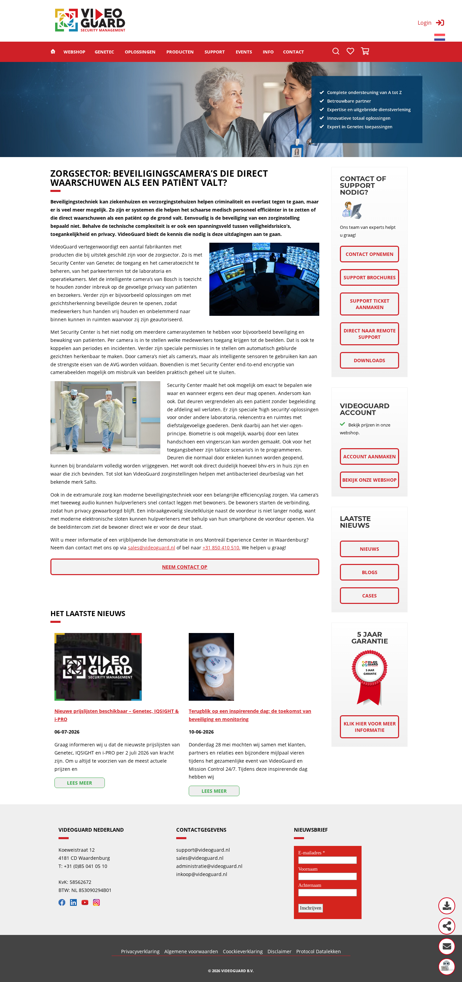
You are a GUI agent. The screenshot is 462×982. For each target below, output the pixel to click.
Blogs (369, 572)
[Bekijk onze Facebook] (64, 904)
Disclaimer (280, 951)
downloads (369, 360)
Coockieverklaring (243, 951)
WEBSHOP (74, 52)
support (215, 52)
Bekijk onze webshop (369, 480)
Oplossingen (140, 52)
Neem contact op (184, 567)
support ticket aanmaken (369, 304)
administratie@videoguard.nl (209, 866)
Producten (180, 52)
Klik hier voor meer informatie (370, 726)
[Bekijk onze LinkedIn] (75, 904)
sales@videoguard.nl (151, 547)
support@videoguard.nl (203, 850)
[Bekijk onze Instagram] (98, 904)
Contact (293, 52)
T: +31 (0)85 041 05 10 (83, 866)
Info (268, 52)
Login (425, 22)
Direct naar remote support (370, 333)
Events (244, 52)
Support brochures (370, 277)
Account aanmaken (369, 456)
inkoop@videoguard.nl (201, 874)
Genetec (104, 52)
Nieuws (369, 549)
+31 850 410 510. (221, 547)
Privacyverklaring (140, 951)
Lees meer (79, 783)
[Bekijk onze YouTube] (87, 904)
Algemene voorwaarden (191, 951)
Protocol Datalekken (318, 951)
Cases (369, 595)
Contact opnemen (369, 254)
